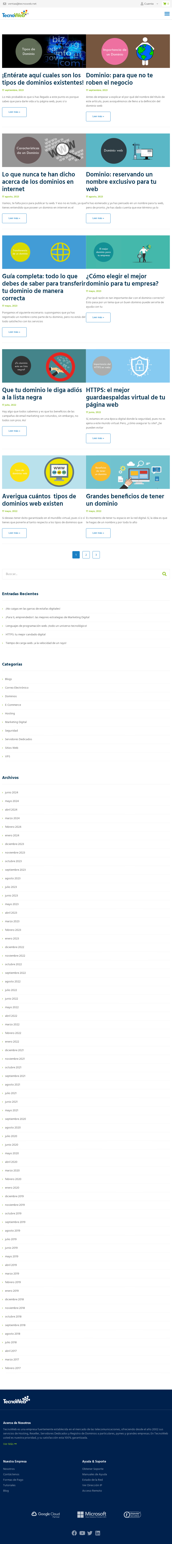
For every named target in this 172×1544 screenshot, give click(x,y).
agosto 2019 (12, 1230)
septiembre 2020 (15, 1119)
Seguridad (11, 730)
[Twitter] (90, 1533)
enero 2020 (12, 1187)
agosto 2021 (12, 1084)
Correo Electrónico (17, 687)
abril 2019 (11, 1265)
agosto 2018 (12, 1334)
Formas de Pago (13, 1480)
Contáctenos (11, 1474)
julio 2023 (11, 887)
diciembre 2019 (14, 1196)
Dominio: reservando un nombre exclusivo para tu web (121, 182)
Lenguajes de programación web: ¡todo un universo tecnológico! (46, 626)
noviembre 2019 (15, 1205)
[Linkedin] (97, 1533)
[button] (167, 13)
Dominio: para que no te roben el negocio (119, 79)
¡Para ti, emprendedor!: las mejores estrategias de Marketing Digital (47, 617)
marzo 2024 (12, 818)
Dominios (11, 696)
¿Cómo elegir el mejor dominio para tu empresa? (122, 280)
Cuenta (149, 3)
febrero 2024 (13, 827)
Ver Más (8, 1444)
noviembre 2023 (15, 852)
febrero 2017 (13, 1368)
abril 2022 (11, 1016)
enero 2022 (12, 1041)
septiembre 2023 (15, 870)
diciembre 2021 (14, 1050)
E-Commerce (13, 705)
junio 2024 (11, 792)
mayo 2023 (12, 904)
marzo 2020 (12, 1170)
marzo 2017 (12, 1359)
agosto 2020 (13, 1127)
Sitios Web (11, 748)
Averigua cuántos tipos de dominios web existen (39, 500)
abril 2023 (11, 913)
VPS (7, 756)
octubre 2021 (13, 1067)
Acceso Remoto (92, 1490)
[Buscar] (164, 574)
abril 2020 (11, 1162)
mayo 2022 (12, 1007)
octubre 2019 (13, 1213)
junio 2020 (11, 1144)
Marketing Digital (16, 722)
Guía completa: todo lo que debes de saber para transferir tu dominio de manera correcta (44, 288)
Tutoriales (9, 1485)
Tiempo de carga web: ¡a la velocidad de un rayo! (36, 643)
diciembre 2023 (14, 844)
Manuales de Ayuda (94, 1474)
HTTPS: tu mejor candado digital (26, 634)
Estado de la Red (92, 1480)
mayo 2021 (11, 1110)
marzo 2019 (12, 1273)
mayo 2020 (12, 1153)
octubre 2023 (13, 861)
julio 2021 (11, 1093)
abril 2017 (11, 1351)
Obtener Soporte (92, 1469)
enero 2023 (12, 938)
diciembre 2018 (14, 1299)
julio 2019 (11, 1239)
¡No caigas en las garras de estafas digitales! (33, 608)
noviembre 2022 (15, 955)
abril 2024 (11, 809)
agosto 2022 (13, 981)
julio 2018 (11, 1342)
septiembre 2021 (15, 1076)
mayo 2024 (12, 801)
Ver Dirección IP (92, 1485)
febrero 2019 (13, 1282)
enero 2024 (12, 835)
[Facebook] (74, 1533)
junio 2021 (11, 1102)
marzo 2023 (12, 921)
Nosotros (9, 1469)
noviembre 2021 (15, 1059)
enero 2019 (12, 1291)
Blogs (8, 679)
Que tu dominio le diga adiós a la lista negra (42, 394)
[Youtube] (82, 1533)
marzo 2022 (12, 1024)
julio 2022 (11, 990)
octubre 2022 (13, 964)
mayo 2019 (11, 1256)
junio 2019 (11, 1248)
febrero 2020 (13, 1179)
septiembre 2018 (15, 1325)
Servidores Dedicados (18, 739)
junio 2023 (11, 895)
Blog (6, 1490)
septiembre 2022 (15, 973)
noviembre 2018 (15, 1308)
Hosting (10, 713)
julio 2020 (11, 1136)
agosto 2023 (13, 878)
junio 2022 (11, 998)
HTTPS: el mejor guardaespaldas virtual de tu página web (125, 397)
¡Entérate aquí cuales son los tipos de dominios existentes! (43, 79)
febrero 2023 (13, 930)
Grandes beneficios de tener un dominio (125, 500)
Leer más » (14, 112)
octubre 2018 (13, 1316)
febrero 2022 (13, 1033)
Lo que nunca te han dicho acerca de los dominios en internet (38, 182)
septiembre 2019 (15, 1222)
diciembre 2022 (14, 947)
